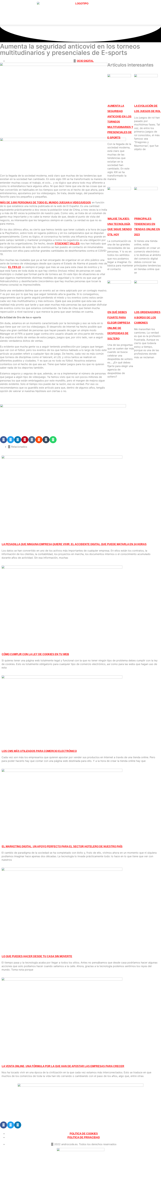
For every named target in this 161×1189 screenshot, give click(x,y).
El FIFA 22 (14, 267)
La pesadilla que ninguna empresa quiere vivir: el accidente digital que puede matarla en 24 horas (74, 544)
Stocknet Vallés (67, 243)
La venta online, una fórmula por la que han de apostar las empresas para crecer (63, 1066)
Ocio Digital (85, 61)
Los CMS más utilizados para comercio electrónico (39, 751)
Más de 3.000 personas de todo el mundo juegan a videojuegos (45, 202)
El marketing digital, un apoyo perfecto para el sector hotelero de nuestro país (62, 846)
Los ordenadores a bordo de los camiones (147, 317)
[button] (80, 25)
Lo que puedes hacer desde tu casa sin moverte (37, 956)
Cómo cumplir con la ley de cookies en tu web (35, 654)
